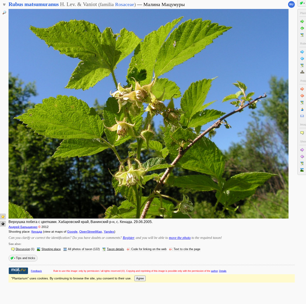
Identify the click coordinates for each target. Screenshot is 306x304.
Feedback (36, 271)
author (214, 271)
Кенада (36, 231)
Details (222, 271)
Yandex (109, 231)
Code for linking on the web (148, 249)
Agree (140, 278)
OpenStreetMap (90, 231)
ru (291, 4)
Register (128, 238)
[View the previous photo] (38, 114)
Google (72, 231)
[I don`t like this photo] (3, 224)
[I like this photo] (3, 216)
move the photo (180, 238)
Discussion (23, 249)
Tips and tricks (25, 258)
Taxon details (115, 249)
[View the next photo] (259, 114)
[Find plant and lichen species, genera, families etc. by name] (4, 12)
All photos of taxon (80, 249)
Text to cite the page (187, 249)
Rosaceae (124, 4)
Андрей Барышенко (23, 227)
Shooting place (51, 249)
